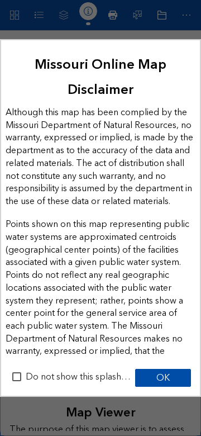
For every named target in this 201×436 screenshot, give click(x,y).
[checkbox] (16, 376)
